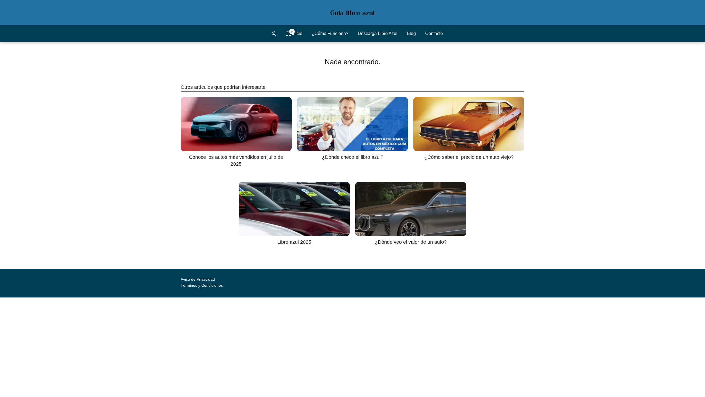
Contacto (434, 33)
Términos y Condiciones (202, 285)
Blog (411, 33)
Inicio (297, 33)
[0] (288, 35)
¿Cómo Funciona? (330, 33)
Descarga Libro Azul (377, 33)
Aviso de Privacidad (198, 279)
